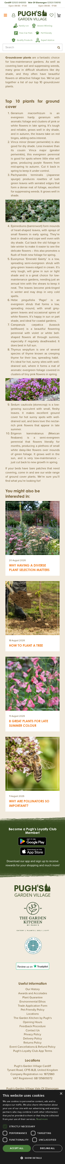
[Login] (13, 15)
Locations (33, 1014)
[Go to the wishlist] (51, 15)
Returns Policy (32, 1042)
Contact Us (33, 1030)
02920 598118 (54, 2)
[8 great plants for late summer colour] (32, 684)
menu (5, 15)
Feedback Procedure (33, 1026)
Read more (42, 1119)
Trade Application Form (32, 1006)
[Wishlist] (51, 15)
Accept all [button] (16, 1148)
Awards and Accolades (32, 993)
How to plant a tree (26, 645)
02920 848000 (19, 2)
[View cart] (58, 15)
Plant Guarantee (32, 997)
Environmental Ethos (33, 1001)
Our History (32, 989)
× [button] (61, 1093)
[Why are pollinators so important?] (32, 764)
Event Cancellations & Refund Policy (32, 1047)
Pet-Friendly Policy (32, 1010)
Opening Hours (32, 1022)
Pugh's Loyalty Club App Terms (32, 1051)
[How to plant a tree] (32, 608)
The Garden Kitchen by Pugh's (33, 1018)
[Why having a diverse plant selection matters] (32, 528)
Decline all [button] (47, 1148)
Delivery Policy (32, 1038)
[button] (32, 1158)
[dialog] (32, 1127)
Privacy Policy (32, 1034)
